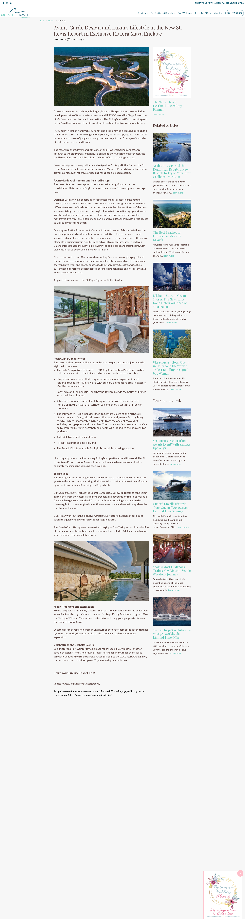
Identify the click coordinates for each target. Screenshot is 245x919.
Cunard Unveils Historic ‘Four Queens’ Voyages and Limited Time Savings (171, 507)
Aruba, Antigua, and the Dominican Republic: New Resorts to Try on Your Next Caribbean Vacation (172, 171)
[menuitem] (142, 13)
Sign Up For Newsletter (208, 3)
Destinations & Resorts (162, 13)
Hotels (59, 39)
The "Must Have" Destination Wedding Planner (167, 105)
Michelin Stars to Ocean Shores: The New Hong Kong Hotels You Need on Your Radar (170, 301)
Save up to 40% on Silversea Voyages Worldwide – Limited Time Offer (172, 633)
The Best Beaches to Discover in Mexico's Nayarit (167, 236)
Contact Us (234, 13)
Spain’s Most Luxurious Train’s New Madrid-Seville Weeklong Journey (172, 570)
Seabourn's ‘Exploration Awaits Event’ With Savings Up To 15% (171, 444)
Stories (51, 21)
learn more (158, 114)
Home (42, 21)
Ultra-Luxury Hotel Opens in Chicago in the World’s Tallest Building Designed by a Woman (171, 367)
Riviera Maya (77, 39)
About (217, 13)
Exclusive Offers (203, 13)
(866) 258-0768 (234, 2)
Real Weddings (185, 13)
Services (142, 13)
